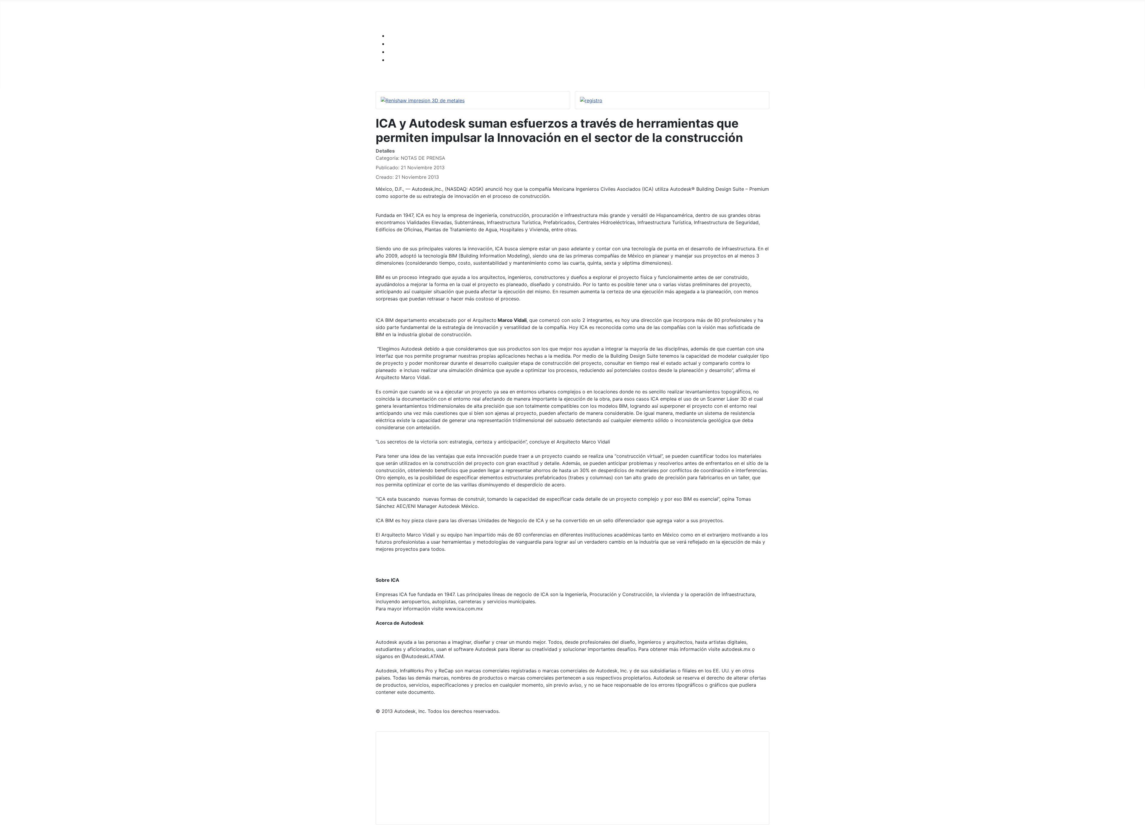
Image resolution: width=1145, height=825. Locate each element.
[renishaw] (423, 100)
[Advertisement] (560, 778)
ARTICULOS (630, 77)
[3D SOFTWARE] (449, 77)
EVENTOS (712, 77)
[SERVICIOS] (494, 77)
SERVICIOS (477, 77)
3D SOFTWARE (427, 77)
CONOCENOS (672, 77)
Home (390, 77)
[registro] (591, 100)
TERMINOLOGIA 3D (580, 77)
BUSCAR (744, 77)
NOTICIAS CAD (527, 77)
